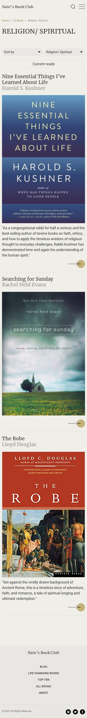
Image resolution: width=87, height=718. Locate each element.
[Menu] (81, 7)
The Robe (13, 438)
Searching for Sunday (27, 279)
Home (5, 20)
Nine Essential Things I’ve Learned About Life (33, 79)
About (43, 692)
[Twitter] (75, 711)
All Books (18, 20)
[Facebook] (82, 711)
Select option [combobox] (11, 52)
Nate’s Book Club (18, 6)
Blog (43, 666)
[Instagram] (68, 711)
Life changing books (43, 673)
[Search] (73, 7)
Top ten (43, 679)
